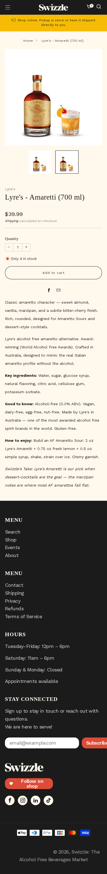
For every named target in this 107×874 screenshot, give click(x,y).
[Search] (99, 7)
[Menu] (7, 7)
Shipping (11, 221)
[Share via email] (58, 290)
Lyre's (10, 189)
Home (28, 41)
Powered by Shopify (29, 852)
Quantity (11, 239)
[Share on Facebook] (49, 290)
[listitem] (53, 23)
